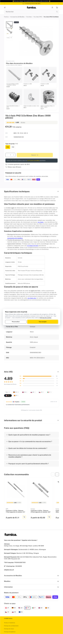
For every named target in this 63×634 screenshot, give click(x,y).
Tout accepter (43, 321)
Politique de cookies (45, 317)
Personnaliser (16, 321)
